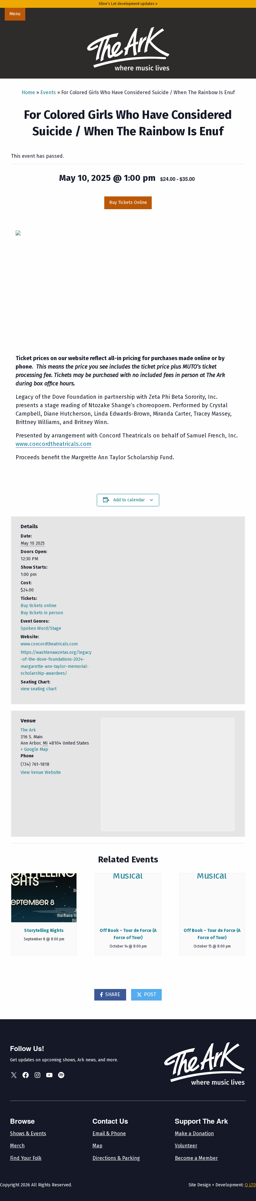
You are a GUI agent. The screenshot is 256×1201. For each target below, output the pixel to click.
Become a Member (196, 1158)
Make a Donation (194, 1133)
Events (48, 92)
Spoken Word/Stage (41, 628)
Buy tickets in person (42, 612)
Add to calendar (129, 500)
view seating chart (39, 689)
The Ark (28, 730)
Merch (17, 1146)
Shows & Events (28, 1133)
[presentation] (43, 897)
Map (97, 1146)
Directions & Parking (116, 1158)
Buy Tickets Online (128, 202)
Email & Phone (109, 1133)
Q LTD (250, 1185)
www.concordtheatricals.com (49, 644)
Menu (14, 14)
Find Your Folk (26, 1158)
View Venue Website (41, 772)
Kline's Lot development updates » (128, 4)
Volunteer (186, 1146)
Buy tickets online (39, 605)
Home (28, 92)
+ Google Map (34, 749)
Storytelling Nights (44, 930)
